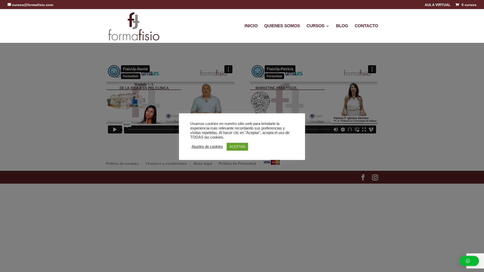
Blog (342, 26)
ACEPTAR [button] (237, 147)
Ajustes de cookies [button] (207, 147)
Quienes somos (282, 26)
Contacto (366, 26)
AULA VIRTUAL (438, 5)
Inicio (251, 26)
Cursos (315, 26)
